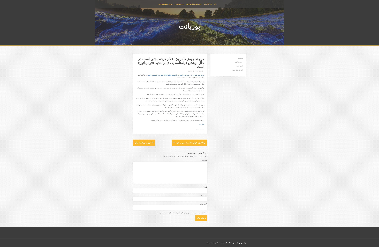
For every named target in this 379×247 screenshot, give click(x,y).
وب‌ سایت (203, 204)
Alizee (218, 243)
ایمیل (203, 195)
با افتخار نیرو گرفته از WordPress (236, 243)
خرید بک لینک (239, 62)
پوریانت (189, 26)
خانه (215, 4)
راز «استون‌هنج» (179, 4)
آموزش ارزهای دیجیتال (143, 142)
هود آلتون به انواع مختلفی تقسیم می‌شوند (190, 142)
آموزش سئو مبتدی (237, 70)
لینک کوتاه (199, 129)
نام (204, 187)
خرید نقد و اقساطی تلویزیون (194, 4)
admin (190, 71)
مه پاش (240, 58)
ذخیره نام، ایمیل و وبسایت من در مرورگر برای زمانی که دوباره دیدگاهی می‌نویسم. (182, 213)
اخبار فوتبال (239, 66)
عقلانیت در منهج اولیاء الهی (166, 4)
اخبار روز (201, 124)
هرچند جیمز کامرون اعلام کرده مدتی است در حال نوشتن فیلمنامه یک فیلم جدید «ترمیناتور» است (176, 75)
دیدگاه (204, 160)
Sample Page (208, 4)
